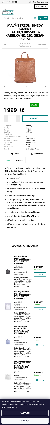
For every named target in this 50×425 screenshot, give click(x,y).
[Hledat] (35, 18)
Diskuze (19, 160)
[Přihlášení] (40, 18)
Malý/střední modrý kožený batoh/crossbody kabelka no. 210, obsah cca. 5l (22, 330)
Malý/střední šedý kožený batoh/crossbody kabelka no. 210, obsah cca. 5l (22, 365)
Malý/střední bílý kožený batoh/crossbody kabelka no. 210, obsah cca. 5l (22, 295)
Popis (7, 160)
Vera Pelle (42, 44)
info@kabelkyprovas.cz (40, 2)
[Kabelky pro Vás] (25, 12)
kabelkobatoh (31, 142)
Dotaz (16, 154)
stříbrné (29, 132)
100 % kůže (30, 138)
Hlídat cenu (38, 154)
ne (27, 134)
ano (27, 136)
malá (28, 145)
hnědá (28, 130)
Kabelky (29, 126)
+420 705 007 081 (11, 2)
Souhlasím (25, 420)
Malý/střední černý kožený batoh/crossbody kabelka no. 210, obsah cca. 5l (22, 260)
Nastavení (25, 413)
